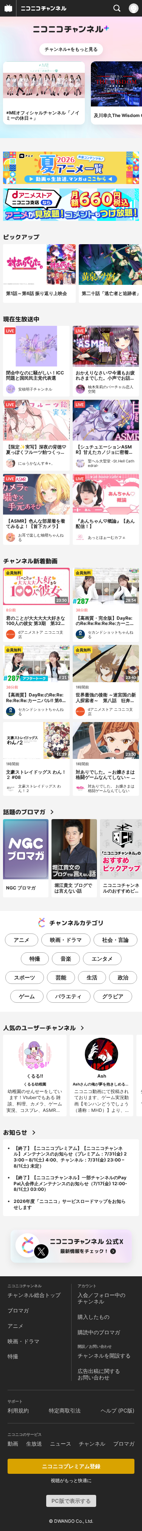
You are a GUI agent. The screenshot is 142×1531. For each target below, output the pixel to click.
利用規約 (18, 1410)
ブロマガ (18, 1310)
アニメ (22, 940)
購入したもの (93, 1317)
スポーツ (24, 977)
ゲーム (27, 996)
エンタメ (102, 958)
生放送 (34, 1443)
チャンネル (92, 1443)
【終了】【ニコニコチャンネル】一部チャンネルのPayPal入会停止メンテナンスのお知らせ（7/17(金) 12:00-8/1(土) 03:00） (70, 1183)
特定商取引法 (65, 1410)
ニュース (60, 1443)
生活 (92, 977)
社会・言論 (115, 940)
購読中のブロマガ (99, 1332)
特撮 (35, 958)
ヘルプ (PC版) (117, 1410)
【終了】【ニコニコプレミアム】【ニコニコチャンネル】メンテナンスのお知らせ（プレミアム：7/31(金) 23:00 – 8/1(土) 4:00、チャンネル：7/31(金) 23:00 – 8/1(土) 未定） (70, 1157)
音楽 (66, 958)
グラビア (112, 996)
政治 (123, 977)
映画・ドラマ (66, 940)
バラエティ (68, 996)
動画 (13, 1443)
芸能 (61, 977)
